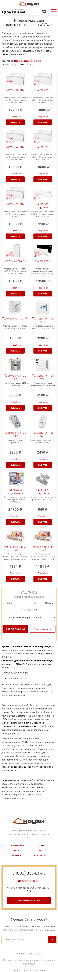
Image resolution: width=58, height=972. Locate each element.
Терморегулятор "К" (15, 318)
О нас (40, 850)
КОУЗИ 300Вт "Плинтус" (43, 206)
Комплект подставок (43, 491)
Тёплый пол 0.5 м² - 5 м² (15, 548)
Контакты (40, 855)
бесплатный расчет (29, 900)
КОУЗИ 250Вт (15, 204)
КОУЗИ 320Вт (43, 147)
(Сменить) (27, 60)
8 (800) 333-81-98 (13, 12)
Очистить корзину (42, 629)
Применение (17, 845)
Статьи (40, 845)
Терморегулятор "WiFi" (43, 377)
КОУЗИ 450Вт (15, 147)
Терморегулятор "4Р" (43, 434)
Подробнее (15, 116)
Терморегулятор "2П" (43, 320)
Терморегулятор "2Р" (15, 434)
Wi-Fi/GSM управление (15, 491)
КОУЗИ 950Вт (15, 90)
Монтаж (16, 855)
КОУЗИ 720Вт (43, 90)
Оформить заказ (15, 629)
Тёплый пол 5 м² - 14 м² (42, 548)
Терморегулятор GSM (15, 377)
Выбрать (15, 122)
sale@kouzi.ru (31, 881)
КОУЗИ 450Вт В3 (15, 261)
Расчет (17, 850)
